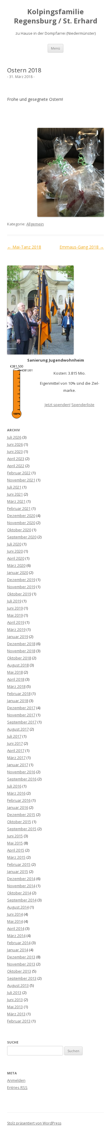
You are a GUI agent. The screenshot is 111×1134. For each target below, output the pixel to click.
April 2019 (15, 622)
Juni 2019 (15, 608)
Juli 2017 (14, 736)
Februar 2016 (18, 800)
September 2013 (21, 978)
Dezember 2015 (21, 814)
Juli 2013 (14, 992)
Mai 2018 (15, 672)
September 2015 (21, 828)
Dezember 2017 (21, 707)
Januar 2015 (17, 871)
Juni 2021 (15, 494)
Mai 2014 (15, 921)
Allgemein (35, 224)
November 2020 (21, 522)
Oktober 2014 (19, 893)
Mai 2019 (15, 615)
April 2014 (15, 928)
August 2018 (18, 665)
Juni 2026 (15, 444)
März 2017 (16, 757)
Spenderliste (82, 404)
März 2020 (16, 565)
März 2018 (16, 686)
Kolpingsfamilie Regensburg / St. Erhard (55, 16)
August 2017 (18, 729)
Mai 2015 (15, 843)
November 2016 (21, 771)
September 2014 (21, 900)
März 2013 (16, 1014)
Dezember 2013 (21, 957)
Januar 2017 (17, 764)
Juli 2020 (14, 544)
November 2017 (21, 715)
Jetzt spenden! (57, 404)
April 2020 (15, 558)
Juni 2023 (15, 451)
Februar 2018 (18, 693)
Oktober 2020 (19, 529)
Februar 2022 (18, 472)
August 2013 (18, 985)
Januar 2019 (17, 636)
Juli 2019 (14, 601)
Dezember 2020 (21, 515)
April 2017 (15, 750)
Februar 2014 (18, 942)
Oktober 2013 (19, 971)
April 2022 (15, 465)
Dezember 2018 (21, 643)
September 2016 (21, 779)
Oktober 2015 (19, 821)
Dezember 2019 (21, 579)
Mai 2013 (15, 1006)
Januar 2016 (17, 807)
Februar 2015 (18, 864)
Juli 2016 (14, 786)
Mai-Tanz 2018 (24, 247)
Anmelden (16, 1080)
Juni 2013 (15, 999)
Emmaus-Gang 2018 (81, 247)
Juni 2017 (15, 743)
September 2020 (21, 537)
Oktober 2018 (19, 658)
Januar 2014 (17, 949)
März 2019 (16, 629)
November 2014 (21, 885)
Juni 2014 (15, 914)
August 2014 (18, 907)
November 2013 (21, 964)
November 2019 (21, 586)
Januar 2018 (17, 700)
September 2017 (21, 722)
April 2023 (15, 458)
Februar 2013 (18, 1021)
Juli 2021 (14, 487)
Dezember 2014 (21, 878)
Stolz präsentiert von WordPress (34, 1123)
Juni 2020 (15, 551)
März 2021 (16, 501)
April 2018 (15, 679)
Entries (17, 1087)
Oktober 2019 (19, 594)
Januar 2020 (17, 572)
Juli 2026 (14, 437)
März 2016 (16, 793)
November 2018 (21, 650)
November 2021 (21, 480)
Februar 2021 (18, 508)
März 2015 (16, 857)
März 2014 (16, 935)
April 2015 (15, 850)
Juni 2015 (15, 836)
